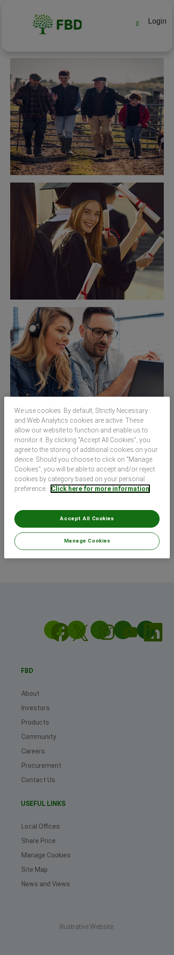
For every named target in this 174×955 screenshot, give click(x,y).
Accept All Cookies (87, 518)
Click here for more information (100, 488)
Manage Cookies (87, 540)
